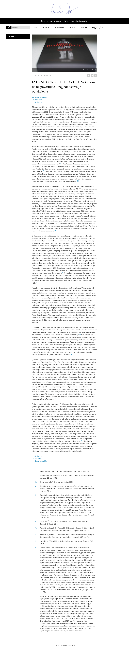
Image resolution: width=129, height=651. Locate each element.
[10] (56, 398)
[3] (78, 181)
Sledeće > (38, 102)
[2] (43, 171)
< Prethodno (37, 100)
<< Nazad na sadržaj (39, 97)
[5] (55, 230)
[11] (82, 440)
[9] (71, 354)
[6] (63, 272)
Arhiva (12, 37)
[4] (58, 223)
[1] (61, 163)
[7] (36, 282)
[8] (80, 334)
